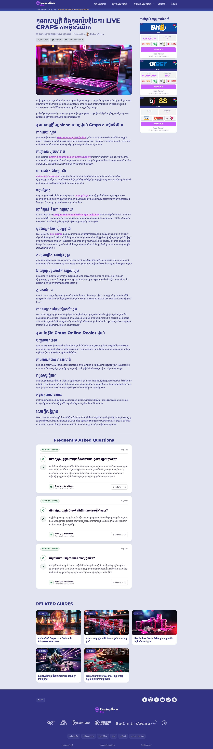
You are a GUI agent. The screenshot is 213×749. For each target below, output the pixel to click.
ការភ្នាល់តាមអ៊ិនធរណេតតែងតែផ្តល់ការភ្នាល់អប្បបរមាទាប (70, 157)
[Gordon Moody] (103, 722)
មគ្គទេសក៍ (161, 4)
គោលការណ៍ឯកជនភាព (107, 745)
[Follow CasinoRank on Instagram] (150, 699)
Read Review (158, 54)
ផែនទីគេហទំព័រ (146, 745)
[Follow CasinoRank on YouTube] (162, 699)
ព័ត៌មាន (174, 4)
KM (39, 700)
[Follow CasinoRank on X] (156, 699)
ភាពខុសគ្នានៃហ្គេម (82, 195)
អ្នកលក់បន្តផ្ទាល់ (56, 234)
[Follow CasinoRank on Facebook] (144, 699)
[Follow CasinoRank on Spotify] (168, 699)
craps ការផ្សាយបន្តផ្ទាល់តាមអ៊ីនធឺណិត (71, 137)
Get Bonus (158, 50)
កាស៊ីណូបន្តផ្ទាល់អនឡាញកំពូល (47, 176)
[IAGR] (51, 722)
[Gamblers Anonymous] (64, 722)
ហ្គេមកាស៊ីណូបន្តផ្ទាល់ (119, 4)
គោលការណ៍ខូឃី (67, 745)
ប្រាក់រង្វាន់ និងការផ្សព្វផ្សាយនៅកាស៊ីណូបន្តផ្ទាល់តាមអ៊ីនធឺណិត (76, 214)
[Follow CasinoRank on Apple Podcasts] (174, 699)
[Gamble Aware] (136, 722)
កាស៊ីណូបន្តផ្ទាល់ (100, 4)
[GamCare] (81, 722)
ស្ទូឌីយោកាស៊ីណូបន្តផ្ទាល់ (142, 4)
